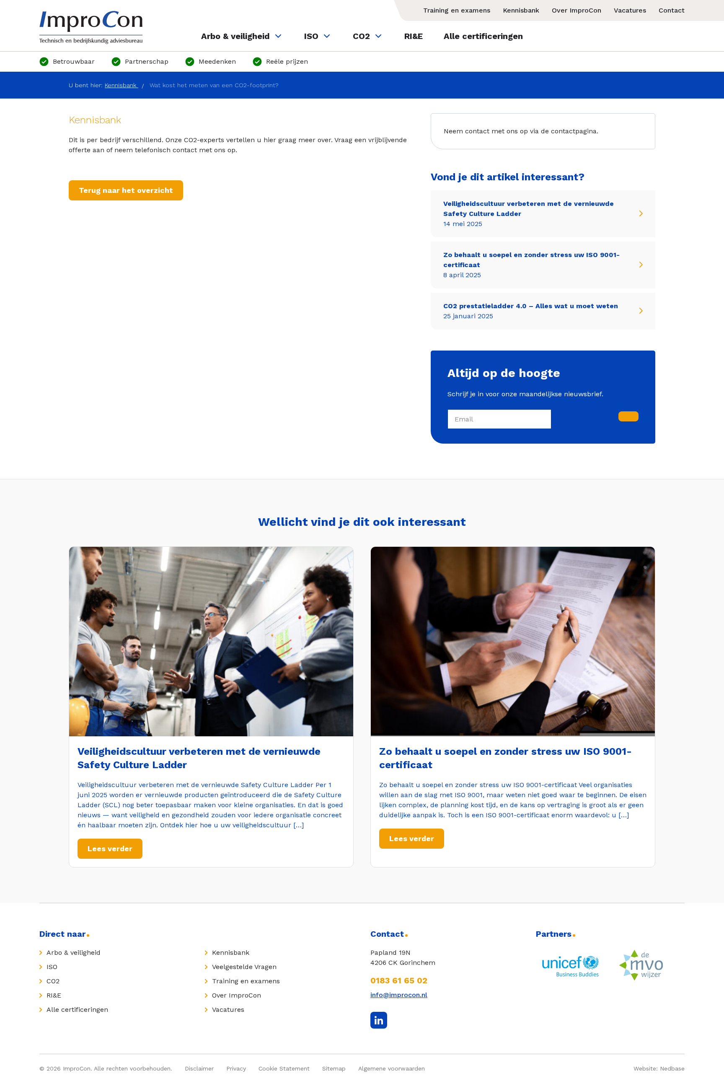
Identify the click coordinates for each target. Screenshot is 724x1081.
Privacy (236, 1068)
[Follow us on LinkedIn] (378, 1020)
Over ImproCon (576, 10)
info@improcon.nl (398, 995)
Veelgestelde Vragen (244, 967)
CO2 (361, 36)
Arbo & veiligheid (235, 36)
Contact (672, 10)
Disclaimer (199, 1068)
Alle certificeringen (483, 36)
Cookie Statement (284, 1068)
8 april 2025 (531, 265)
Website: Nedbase (659, 1068)
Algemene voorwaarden (391, 1068)
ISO (311, 36)
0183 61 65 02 (398, 980)
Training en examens (456, 10)
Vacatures (630, 10)
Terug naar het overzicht (126, 190)
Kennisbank (521, 10)
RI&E (413, 36)
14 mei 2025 (528, 214)
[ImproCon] (90, 27)
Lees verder (110, 848)
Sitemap (334, 1068)
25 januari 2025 (530, 311)
